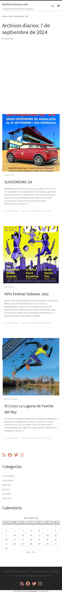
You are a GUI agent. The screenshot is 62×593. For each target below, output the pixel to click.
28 (47, 544)
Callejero (7, 480)
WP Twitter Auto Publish (21, 591)
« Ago (28, 552)
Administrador (13, 211)
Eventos (6, 485)
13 (39, 535)
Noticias (6, 498)
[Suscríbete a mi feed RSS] (4, 455)
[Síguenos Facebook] (10, 455)
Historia (6, 494)
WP (22, 576)
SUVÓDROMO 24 (18, 182)
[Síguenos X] (16, 455)
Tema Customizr (44, 576)
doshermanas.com (19, 571)
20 (39, 539)
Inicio (4, 16)
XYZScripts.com (43, 591)
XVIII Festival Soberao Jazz (26, 293)
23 (6, 544)
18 (23, 539)
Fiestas (6, 489)
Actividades (8, 476)
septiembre (19, 16)
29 (56, 544)
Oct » (34, 552)
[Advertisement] (31, 81)
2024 (10, 16)
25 (23, 544)
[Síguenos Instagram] (22, 455)
